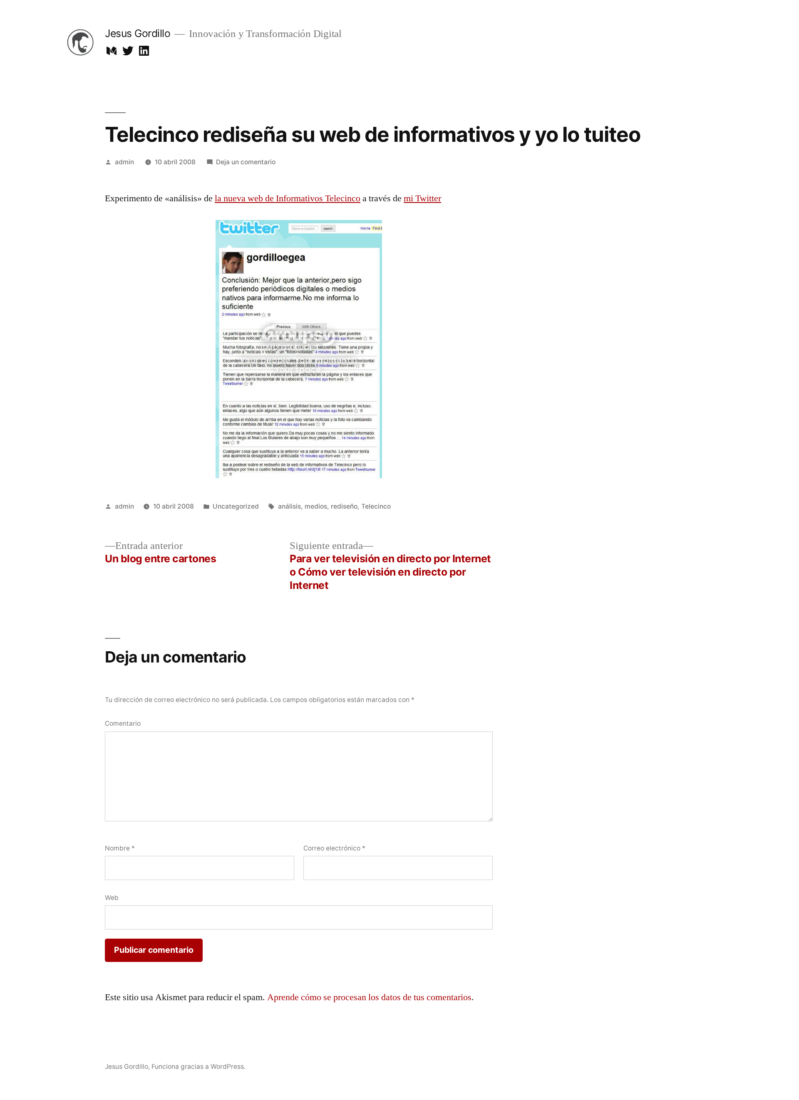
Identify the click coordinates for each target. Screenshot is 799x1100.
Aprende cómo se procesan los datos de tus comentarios (369, 997)
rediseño (344, 506)
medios (316, 506)
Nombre (120, 848)
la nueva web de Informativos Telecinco (287, 198)
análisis (289, 506)
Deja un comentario (245, 162)
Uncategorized (236, 506)
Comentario (123, 723)
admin (124, 162)
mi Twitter (422, 198)
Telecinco (376, 506)
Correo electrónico (334, 848)
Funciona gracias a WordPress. (198, 1066)
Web (112, 898)
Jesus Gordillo (137, 33)
